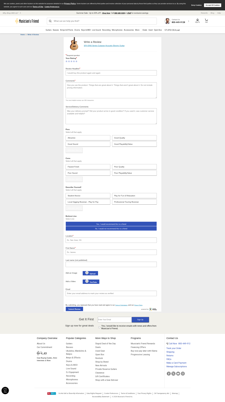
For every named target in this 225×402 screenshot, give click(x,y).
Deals (98, 347)
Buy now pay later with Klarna (144, 351)
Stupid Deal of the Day (105, 343)
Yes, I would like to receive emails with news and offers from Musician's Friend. (128, 327)
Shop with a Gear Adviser (106, 380)
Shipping (170, 352)
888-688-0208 (119, 13)
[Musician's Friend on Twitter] (173, 373)
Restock (99, 358)
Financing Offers (138, 347)
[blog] (49, 353)
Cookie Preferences (52, 7)
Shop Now (106, 13)
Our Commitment (44, 347)
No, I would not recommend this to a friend (111, 229)
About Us (41, 343)
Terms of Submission (121, 305)
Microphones (117, 30)
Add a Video (71, 281)
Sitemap (175, 393)
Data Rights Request (94, 393)
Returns (169, 355)
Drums (77, 30)
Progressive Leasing (140, 354)
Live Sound (96, 30)
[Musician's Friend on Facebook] (168, 373)
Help (219, 13)
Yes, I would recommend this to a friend (111, 224)
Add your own (73, 150)
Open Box (99, 354)
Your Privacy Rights (144, 393)
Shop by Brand (101, 362)
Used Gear (100, 351)
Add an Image (71, 273)
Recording (106, 30)
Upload (92, 274)
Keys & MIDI (86, 30)
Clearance (99, 373)
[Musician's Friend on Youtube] (178, 373)
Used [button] (150, 30)
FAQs (168, 359)
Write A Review (33, 35)
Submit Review (74, 309)
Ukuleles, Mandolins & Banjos (76, 352)
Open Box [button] (158, 30)
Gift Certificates (102, 376)
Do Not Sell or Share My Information (71, 393)
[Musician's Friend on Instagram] (182, 373)
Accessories (129, 30)
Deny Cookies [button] (196, 5)
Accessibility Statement (100, 397)
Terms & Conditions (128, 393)
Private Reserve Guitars (106, 369)
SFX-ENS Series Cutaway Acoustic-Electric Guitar (104, 46)
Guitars (49, 30)
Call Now (178, 343)
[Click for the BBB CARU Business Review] (51, 393)
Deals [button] (145, 30)
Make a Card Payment (176, 363)
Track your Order (173, 348)
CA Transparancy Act (161, 393)
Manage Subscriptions (176, 366)
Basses (56, 30)
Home (22, 35)
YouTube (93, 282)
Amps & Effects (66, 30)
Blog (212, 13)
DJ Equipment (72, 372)
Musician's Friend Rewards (143, 343)
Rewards (204, 13)
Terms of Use (38, 7)
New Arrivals (101, 365)
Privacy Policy (70, 4)
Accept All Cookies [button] (213, 5)
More (137, 30)
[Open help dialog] (5, 390)
